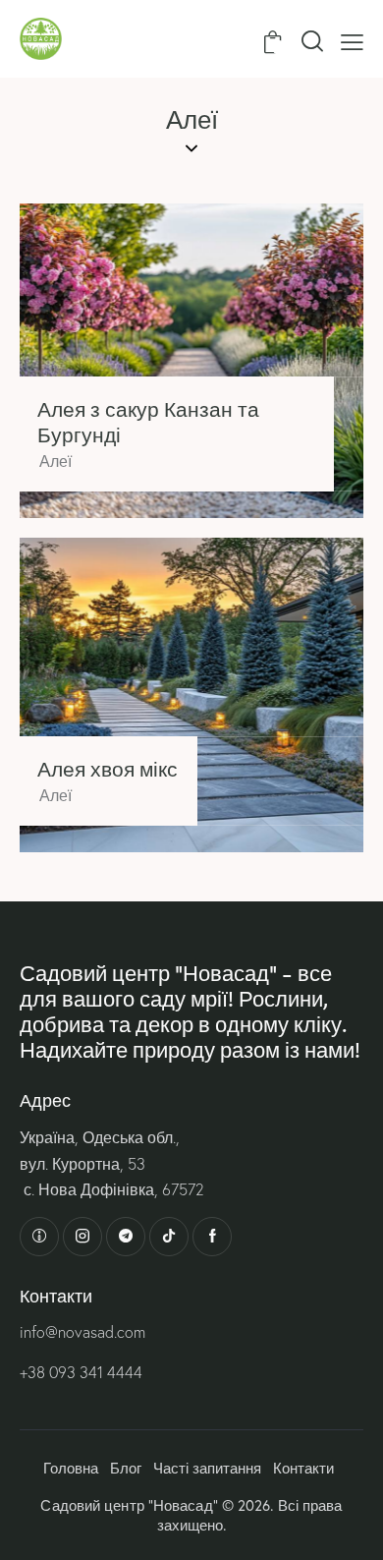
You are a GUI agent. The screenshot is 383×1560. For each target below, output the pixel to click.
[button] (352, 40)
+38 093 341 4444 (81, 1372)
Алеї (55, 461)
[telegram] (125, 1236)
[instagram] (82, 1236)
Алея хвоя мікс (107, 768)
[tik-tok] (169, 1236)
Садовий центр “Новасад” (128, 1505)
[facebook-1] (212, 1236)
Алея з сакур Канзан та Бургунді (148, 421)
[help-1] (39, 1236)
